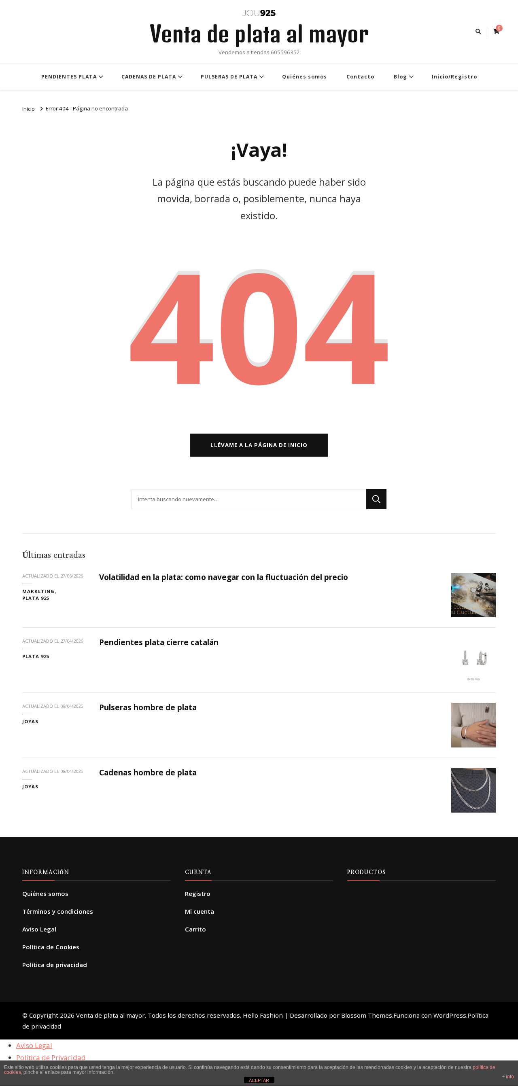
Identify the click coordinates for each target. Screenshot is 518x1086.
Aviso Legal (39, 929)
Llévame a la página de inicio (259, 445)
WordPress (449, 1015)
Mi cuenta (199, 911)
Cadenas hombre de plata (148, 772)
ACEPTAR (259, 1080)
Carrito (195, 929)
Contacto (360, 76)
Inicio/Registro (454, 76)
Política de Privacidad (51, 1057)
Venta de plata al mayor (259, 33)
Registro (197, 893)
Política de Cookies (50, 947)
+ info (508, 1077)
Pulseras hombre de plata (148, 707)
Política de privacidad (54, 965)
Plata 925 (35, 598)
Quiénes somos (304, 76)
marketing (38, 591)
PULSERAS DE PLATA (229, 76)
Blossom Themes (366, 1015)
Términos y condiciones (57, 911)
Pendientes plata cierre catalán (159, 642)
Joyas (30, 721)
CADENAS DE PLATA (148, 76)
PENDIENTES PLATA (69, 76)
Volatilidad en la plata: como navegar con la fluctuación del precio (223, 577)
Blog (400, 76)
